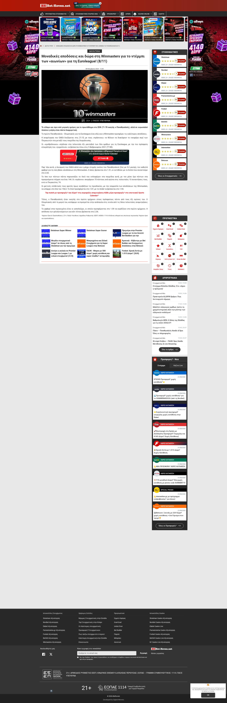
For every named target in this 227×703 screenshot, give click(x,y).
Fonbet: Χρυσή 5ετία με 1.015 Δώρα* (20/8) (132, 252)
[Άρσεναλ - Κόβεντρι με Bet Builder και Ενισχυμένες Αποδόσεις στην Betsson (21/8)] (117, 243)
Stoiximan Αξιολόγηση (51, 618)
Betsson (164, 160)
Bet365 (164, 122)
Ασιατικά (117, 642)
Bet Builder (118, 630)
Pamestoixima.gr (168, 96)
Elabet (163, 83)
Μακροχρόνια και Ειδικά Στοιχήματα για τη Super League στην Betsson (97, 243)
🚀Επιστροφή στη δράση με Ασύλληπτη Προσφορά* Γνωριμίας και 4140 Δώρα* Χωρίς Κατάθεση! (169, 433)
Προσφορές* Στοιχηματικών (89, 630)
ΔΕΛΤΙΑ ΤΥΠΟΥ (49, 46)
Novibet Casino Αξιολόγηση (160, 622)
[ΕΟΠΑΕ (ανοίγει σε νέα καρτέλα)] (121, 688)
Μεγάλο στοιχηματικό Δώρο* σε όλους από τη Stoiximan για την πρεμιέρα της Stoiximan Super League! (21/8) (63, 243)
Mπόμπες (117, 638)
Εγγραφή (143, 653)
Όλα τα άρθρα (168, 349)
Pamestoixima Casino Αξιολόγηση (162, 630)
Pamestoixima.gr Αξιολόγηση (54, 630)
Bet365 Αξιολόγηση (50, 638)
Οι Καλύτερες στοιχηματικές (90, 626)
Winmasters (166, 135)
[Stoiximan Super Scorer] (81, 233)
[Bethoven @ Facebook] (43, 654)
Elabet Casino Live (156, 626)
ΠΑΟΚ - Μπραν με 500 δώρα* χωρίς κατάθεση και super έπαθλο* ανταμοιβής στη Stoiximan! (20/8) (98, 253)
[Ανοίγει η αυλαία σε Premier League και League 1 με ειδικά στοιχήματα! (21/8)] (46, 254)
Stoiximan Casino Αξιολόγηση (161, 618)
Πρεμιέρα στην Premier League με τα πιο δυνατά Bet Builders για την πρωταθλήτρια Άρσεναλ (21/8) (133, 233)
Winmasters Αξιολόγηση (52, 642)
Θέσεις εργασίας (157, 653)
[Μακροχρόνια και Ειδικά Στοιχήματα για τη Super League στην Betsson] (81, 243)
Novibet (164, 70)
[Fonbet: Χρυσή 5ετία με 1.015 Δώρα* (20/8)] (117, 254)
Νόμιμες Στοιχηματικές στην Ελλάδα (93, 618)
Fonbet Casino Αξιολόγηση (160, 634)
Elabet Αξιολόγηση (50, 626)
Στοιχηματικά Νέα (159, 283)
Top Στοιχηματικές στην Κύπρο (90, 622)
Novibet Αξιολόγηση (50, 622)
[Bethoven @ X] (50, 654)
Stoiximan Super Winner (61, 230)
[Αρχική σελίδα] (41, 46)
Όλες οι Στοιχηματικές (168, 176)
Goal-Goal (117, 622)
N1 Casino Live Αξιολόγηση (160, 642)
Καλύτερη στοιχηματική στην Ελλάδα (93, 638)
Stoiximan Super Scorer (97, 230)
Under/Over (118, 626)
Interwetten (165, 147)
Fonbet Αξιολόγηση (50, 634)
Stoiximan (165, 57)
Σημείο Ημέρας (120, 618)
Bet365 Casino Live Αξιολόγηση (161, 638)
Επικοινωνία (83, 642)
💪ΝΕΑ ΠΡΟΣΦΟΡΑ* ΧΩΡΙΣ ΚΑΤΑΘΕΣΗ (169, 466)
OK (208, 695)
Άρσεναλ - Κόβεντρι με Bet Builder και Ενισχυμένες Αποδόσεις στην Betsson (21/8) (133, 243)
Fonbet (164, 109)
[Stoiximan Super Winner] (45, 233)
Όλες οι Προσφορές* (168, 526)
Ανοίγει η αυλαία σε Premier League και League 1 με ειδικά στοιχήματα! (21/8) (63, 253)
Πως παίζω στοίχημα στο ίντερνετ (92, 634)
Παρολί (117, 634)
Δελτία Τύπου (94, 51)
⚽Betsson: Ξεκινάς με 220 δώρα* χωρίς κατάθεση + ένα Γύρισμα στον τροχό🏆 (168, 515)
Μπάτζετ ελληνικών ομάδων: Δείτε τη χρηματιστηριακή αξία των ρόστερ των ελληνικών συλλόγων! (169, 309)
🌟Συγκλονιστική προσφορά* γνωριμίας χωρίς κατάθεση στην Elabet (167, 414)
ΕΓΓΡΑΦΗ (102, 158)
